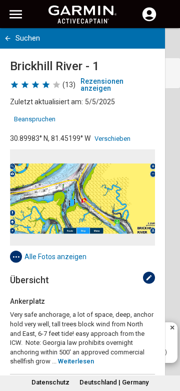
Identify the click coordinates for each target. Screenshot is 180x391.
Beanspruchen (35, 119)
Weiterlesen (76, 361)
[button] (167, 345)
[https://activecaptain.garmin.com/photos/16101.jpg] (82, 197)
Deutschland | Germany (114, 382)
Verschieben (112, 138)
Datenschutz (51, 382)
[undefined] (149, 278)
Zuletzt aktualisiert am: (46, 102)
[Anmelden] (149, 20)
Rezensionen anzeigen (102, 85)
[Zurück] (8, 38)
